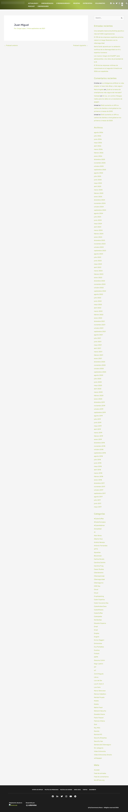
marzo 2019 (98, 433)
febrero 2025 (98, 193)
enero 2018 (98, 480)
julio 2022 (97, 298)
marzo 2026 (98, 149)
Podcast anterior (11, 45)
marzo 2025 (98, 190)
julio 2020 (97, 379)
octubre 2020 (99, 368)
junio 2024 (98, 220)
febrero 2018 (98, 476)
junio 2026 (98, 139)
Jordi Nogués (99, 674)
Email (96, 626)
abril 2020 (97, 389)
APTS (96, 549)
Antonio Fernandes (100, 546)
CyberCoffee (98, 613)
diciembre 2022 (99, 281)
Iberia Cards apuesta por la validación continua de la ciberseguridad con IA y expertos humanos (107, 49)
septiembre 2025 (100, 170)
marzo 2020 (98, 392)
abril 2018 (97, 470)
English (96, 637)
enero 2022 (98, 318)
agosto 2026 (98, 132)
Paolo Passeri (99, 718)
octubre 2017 (98, 490)
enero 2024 (98, 237)
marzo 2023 (98, 271)
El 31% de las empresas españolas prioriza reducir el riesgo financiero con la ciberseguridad (108, 40)
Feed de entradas (100, 773)
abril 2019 (97, 429)
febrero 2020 (98, 395)
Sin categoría (98, 748)
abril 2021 (97, 348)
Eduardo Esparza (100, 623)
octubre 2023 (99, 247)
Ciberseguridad (99, 579)
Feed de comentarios (101, 777)
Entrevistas (87, 3)
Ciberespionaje (99, 576)
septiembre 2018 (100, 453)
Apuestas (97, 552)
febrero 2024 (98, 234)
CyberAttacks (98, 610)
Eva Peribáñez (99, 647)
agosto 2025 (98, 173)
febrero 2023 (98, 274)
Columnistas (100, 3)
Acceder (97, 770)
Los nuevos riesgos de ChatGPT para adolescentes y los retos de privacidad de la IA (108, 59)
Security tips (98, 741)
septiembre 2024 (100, 210)
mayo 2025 (98, 183)
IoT (95, 670)
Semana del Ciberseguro (102, 745)
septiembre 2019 (100, 412)
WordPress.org (99, 780)
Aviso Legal (77, 789)
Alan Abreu (98, 535)
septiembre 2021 (100, 331)
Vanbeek (97, 96)
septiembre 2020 (100, 372)
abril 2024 (97, 227)
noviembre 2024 (100, 203)
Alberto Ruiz (98, 539)
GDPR (96, 657)
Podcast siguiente (80, 45)
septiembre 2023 (100, 250)
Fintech (96, 653)
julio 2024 (97, 217)
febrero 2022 (98, 315)
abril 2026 (97, 146)
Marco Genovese (100, 691)
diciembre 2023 (99, 240)
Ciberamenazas (47, 3)
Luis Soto (97, 687)
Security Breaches (100, 738)
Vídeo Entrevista (100, 751)
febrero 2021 (98, 355)
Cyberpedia (98, 616)
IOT (95, 667)
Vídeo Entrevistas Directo (103, 755)
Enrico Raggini (99, 640)
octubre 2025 (99, 166)
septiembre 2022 (100, 291)
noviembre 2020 (100, 365)
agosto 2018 (98, 456)
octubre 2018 (98, 449)
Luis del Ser (98, 680)
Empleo (96, 633)
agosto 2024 (98, 213)
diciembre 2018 (99, 443)
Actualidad (32, 3)
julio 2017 (97, 500)
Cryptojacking (99, 596)
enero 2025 (98, 197)
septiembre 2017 (100, 493)
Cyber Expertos (99, 599)
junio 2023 (98, 261)
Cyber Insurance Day (101, 603)
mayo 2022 (98, 304)
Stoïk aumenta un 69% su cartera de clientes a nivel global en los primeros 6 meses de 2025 (107, 108)
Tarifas (85, 789)
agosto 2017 (98, 497)
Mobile (96, 701)
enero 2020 (98, 399)
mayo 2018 (98, 466)
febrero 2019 (98, 436)
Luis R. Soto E (99, 684)
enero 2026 (98, 156)
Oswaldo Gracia (99, 714)
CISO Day (97, 586)
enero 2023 (98, 277)
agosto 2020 (98, 375)
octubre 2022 (99, 288)
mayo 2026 (98, 143)
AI (94, 532)
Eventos (97, 650)
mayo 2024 (98, 224)
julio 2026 (97, 136)
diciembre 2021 (99, 321)
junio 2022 (98, 301)
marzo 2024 (98, 230)
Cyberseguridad (62, 3)
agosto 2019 (98, 416)
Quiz (95, 724)
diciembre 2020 (99, 362)
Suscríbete (92, 789)
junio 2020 (98, 382)
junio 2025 (98, 180)
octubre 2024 (99, 207)
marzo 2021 (98, 352)
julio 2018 (97, 460)
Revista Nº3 (98, 734)
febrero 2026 (98, 153)
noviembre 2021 (99, 325)
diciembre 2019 (99, 402)
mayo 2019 (98, 426)
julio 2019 (97, 419)
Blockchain (98, 556)
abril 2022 (97, 308)
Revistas (76, 3)
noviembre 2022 (100, 284)
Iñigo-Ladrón (98, 664)
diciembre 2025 (99, 159)
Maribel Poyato (99, 697)
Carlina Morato (99, 559)
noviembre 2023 (100, 244)
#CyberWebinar (99, 525)
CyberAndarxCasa (100, 606)
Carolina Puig (98, 566)
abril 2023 (97, 267)
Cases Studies (99, 569)
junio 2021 (97, 342)
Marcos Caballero (100, 694)
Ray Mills (97, 728)
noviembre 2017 (99, 486)
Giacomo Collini (99, 660)
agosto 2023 (98, 254)
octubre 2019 (98, 409)
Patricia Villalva (99, 721)
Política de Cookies (66, 789)
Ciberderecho (98, 573)
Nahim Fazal (98, 707)
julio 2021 (97, 338)
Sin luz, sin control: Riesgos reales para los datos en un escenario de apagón (108, 99)
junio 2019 (97, 422)
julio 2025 (97, 176)
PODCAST (31, 6)
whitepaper (98, 758)
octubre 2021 (98, 328)
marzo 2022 (98, 311)
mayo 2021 (98, 345)
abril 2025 (97, 186)
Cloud (96, 589)
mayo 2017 (98, 507)
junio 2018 (97, 463)
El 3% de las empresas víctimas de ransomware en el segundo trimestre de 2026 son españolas (108, 68)
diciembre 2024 (99, 200)
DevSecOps (98, 620)
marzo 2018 (98, 473)
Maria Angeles (99, 89)
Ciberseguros (43, 6)
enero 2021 (98, 358)
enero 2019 (98, 439)
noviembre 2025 (100, 163)
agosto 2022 (98, 294)
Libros (96, 677)
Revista (96, 731)
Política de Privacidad (51, 789)
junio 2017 (97, 503)
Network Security (100, 711)
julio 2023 (97, 257)
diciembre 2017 (99, 483)
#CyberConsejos (100, 522)
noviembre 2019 (99, 406)
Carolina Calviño (99, 562)
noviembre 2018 (99, 446)
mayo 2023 (98, 264)
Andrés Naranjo (99, 542)
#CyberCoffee (99, 519)
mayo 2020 (98, 385)
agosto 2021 (98, 335)
